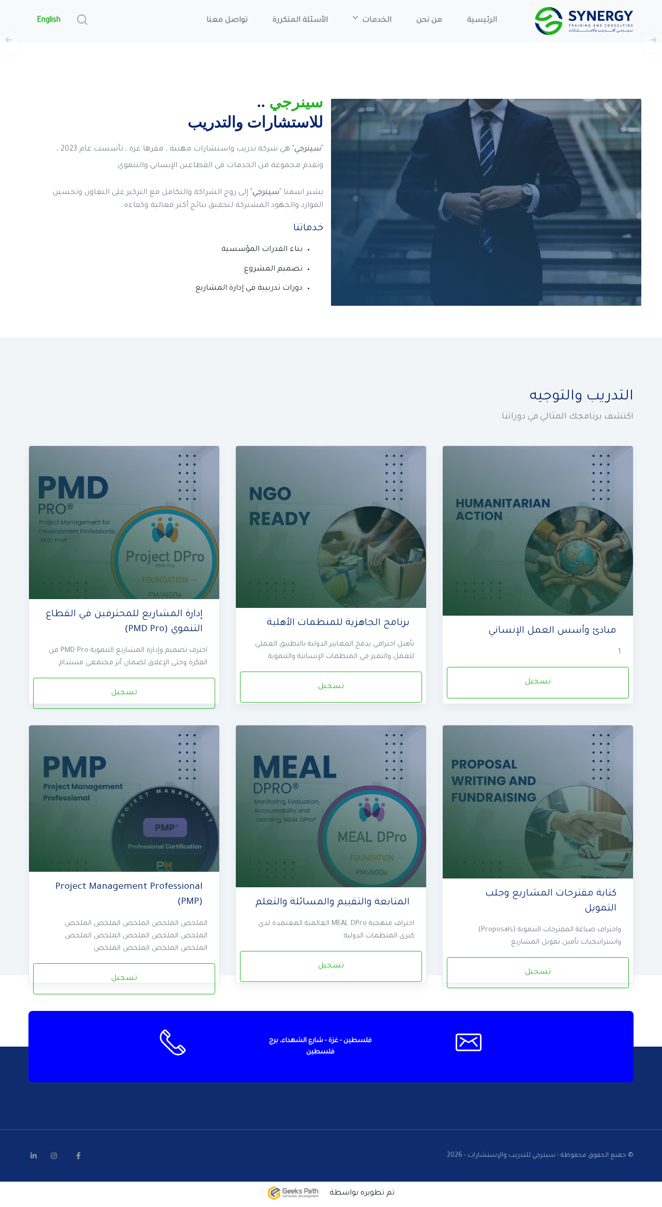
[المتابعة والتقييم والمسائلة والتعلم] (331, 813)
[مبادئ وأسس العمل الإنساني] (538, 534)
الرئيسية (482, 21)
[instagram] (53, 1155)
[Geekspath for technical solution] (293, 1194)
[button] (82, 19)
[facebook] (78, 1155)
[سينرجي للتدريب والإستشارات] (584, 21)
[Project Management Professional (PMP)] (124, 813)
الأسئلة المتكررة (300, 21)
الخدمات (376, 21)
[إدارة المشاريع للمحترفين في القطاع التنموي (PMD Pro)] (124, 534)
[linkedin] (33, 1155)
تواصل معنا (227, 21)
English (49, 21)
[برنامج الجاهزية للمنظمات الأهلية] (331, 534)
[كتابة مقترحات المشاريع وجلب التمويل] (538, 813)
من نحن (429, 21)
